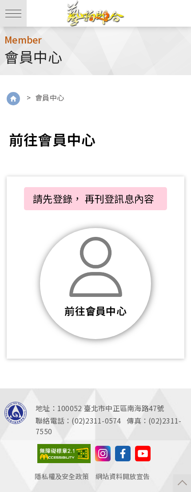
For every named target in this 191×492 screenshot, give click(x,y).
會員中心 (49, 97)
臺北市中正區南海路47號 (124, 408)
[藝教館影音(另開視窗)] (103, 452)
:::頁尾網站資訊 (24, 393)
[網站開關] (13, 13)
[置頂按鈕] (182, 483)
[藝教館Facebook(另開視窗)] (123, 452)
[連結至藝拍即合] (95, 13)
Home (13, 98)
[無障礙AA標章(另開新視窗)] (64, 452)
